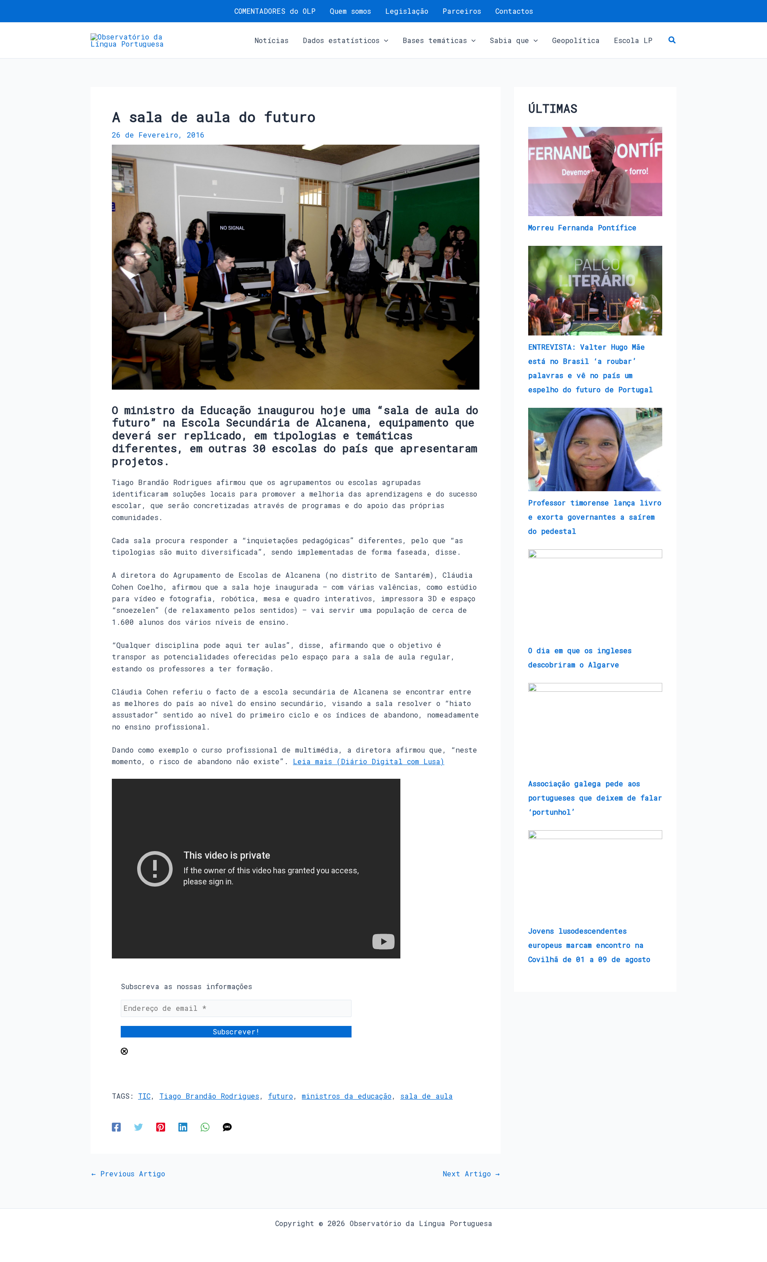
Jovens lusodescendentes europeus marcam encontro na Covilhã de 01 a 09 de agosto (589, 945)
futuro (280, 1095)
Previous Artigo (128, 1173)
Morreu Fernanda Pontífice (582, 227)
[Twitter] (138, 1127)
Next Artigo (471, 1173)
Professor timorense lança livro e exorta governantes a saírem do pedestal (594, 517)
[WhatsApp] (205, 1127)
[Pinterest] (160, 1127)
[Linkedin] (182, 1127)
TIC (144, 1095)
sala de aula (426, 1095)
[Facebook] (116, 1127)
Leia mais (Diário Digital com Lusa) (368, 761)
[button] (384, 40)
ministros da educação (346, 1095)
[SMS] (227, 1127)
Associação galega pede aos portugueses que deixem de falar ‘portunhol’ (595, 797)
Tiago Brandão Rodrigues (209, 1095)
